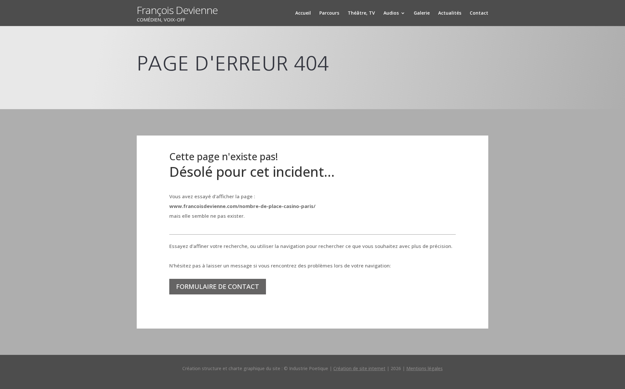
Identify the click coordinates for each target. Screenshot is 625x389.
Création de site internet (359, 368)
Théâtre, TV (361, 13)
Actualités (449, 13)
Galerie (422, 13)
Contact (479, 13)
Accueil (303, 13)
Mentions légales (424, 368)
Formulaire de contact (217, 286)
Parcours (329, 13)
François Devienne (177, 10)
